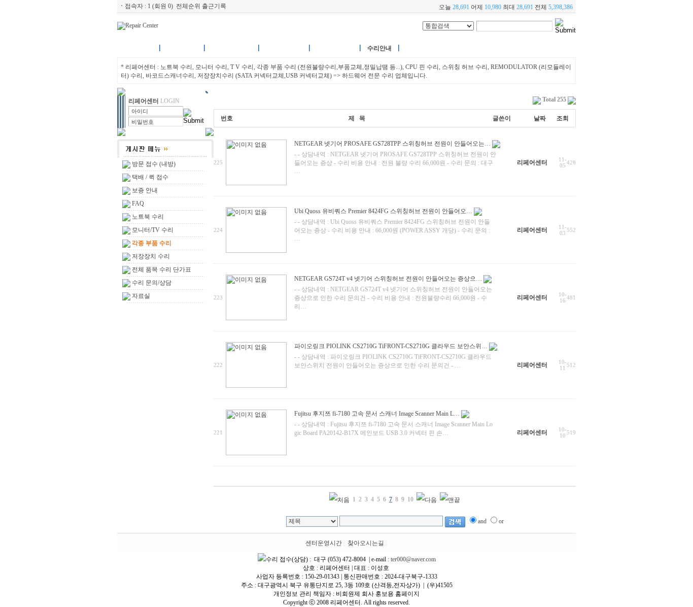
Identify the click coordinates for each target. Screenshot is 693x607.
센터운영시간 (323, 543)
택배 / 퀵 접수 (150, 177)
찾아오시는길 (366, 543)
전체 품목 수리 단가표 (161, 269)
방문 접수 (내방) (154, 163)
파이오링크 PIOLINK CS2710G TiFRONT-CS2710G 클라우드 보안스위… (391, 346)
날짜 (540, 118)
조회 (563, 118)
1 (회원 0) (160, 6)
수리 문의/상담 (151, 282)
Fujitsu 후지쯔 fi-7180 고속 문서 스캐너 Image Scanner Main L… (377, 413)
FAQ (138, 203)
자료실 (141, 295)
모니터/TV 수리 (153, 229)
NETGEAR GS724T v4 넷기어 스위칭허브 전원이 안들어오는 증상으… (388, 278)
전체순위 (188, 6)
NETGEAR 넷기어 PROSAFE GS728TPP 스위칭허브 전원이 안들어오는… (392, 143)
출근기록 (214, 6)
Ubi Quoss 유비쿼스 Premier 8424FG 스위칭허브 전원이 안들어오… (383, 211)
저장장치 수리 (151, 256)
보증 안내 (145, 190)
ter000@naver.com (413, 559)
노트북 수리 (148, 216)
